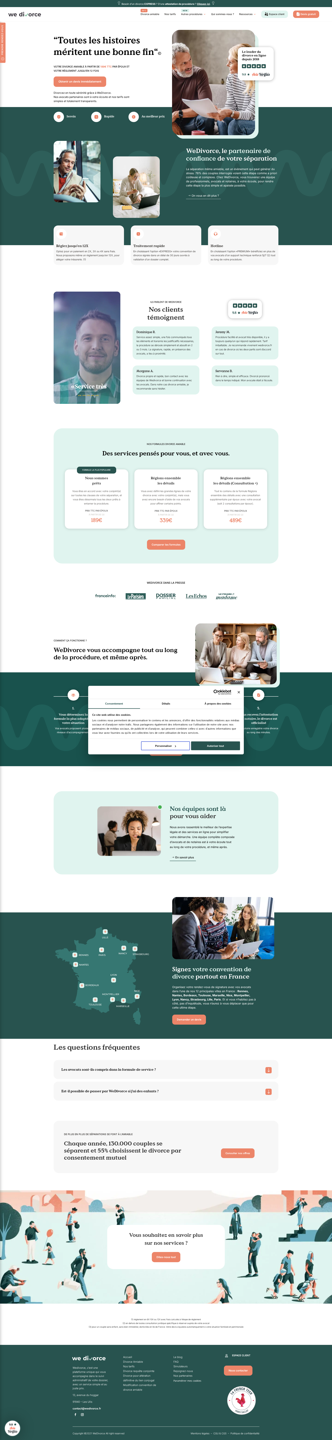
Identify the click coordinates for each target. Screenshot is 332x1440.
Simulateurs (180, 1366)
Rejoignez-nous (183, 1371)
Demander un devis (189, 1019)
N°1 (144, 10)
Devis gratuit (308, 14)
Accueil (127, 1357)
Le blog (177, 1357)
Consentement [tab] (114, 703)
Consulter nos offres (237, 1153)
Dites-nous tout (166, 1257)
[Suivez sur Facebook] (75, 1414)
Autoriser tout (215, 745)
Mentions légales (200, 1433)
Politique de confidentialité (244, 1433)
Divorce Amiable (133, 1361)
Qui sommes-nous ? (222, 14)
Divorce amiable (150, 12)
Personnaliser (163, 745)
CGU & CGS (220, 1433)
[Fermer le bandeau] (239, 692)
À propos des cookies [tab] (218, 703)
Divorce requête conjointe (138, 1371)
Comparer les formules (166, 544)
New (185, 10)
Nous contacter (238, 1370)
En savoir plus (184, 857)
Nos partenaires (182, 1375)
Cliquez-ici (203, 3)
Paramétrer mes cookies (187, 1380)
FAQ (175, 1361)
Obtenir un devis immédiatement (79, 81)
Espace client (276, 14)
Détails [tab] (166, 703)
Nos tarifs (170, 14)
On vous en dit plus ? (205, 195)
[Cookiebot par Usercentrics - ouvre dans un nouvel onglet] (216, 692)
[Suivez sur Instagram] (82, 1414)
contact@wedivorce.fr (87, 1408)
